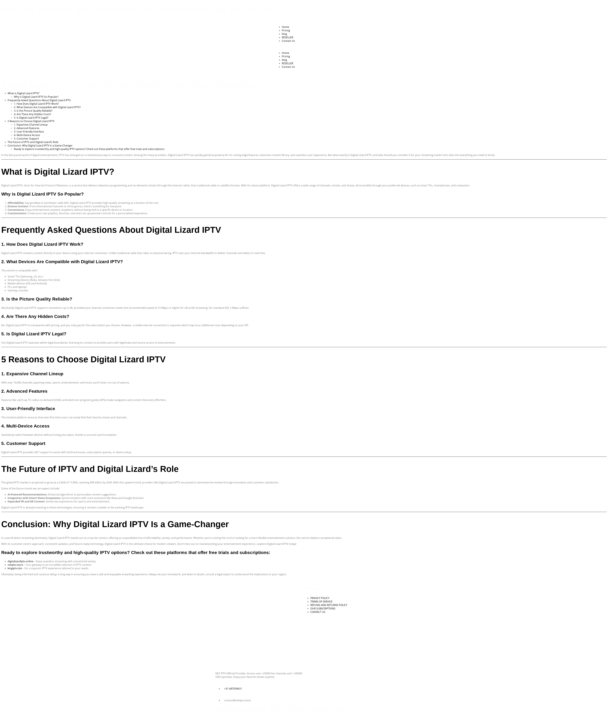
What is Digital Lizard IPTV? (23, 93)
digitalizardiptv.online (20, 561)
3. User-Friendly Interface (29, 131)
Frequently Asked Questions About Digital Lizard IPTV (39, 100)
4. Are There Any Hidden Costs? (32, 114)
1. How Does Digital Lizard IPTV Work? (36, 103)
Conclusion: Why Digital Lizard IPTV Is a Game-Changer (40, 145)
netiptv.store (15, 565)
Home (285, 27)
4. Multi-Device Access (27, 135)
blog (284, 34)
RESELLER (287, 37)
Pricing (286, 30)
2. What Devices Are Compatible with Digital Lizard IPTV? (47, 107)
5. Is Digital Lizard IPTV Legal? (31, 117)
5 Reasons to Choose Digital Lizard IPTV (31, 121)
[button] (304, 47)
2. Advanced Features (26, 128)
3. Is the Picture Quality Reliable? (33, 110)
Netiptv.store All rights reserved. (280, 709)
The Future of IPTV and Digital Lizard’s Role (33, 142)
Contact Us (288, 41)
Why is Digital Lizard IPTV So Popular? (36, 96)
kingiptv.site (15, 568)
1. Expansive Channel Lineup (31, 124)
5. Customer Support (26, 138)
